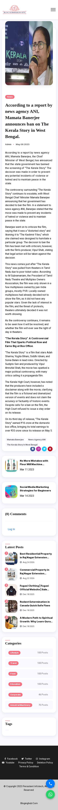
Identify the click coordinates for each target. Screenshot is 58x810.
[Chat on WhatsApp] (50, 794)
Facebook (12, 758)
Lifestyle (14, 652)
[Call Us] (50, 783)
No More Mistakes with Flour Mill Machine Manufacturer (34, 464)
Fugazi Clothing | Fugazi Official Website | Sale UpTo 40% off (34, 589)
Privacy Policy (25, 762)
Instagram (44, 758)
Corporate (15, 694)
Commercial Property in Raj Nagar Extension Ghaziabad (34, 573)
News (10, 97)
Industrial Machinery (20, 705)
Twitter (28, 758)
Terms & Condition (29, 766)
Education (15, 684)
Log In (11, 529)
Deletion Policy (45, 762)
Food (12, 673)
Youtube (10, 762)
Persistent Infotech (33, 786)
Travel (13, 663)
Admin (8, 144)
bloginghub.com (29, 803)
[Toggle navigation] (53, 9)
